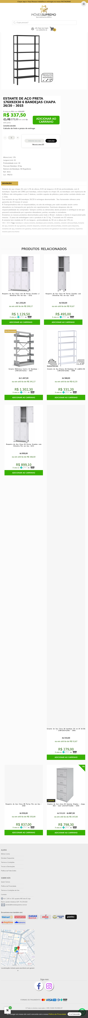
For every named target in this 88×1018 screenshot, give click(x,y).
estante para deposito (70, 225)
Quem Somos (5, 882)
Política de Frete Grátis (8, 871)
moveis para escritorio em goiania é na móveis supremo (53, 228)
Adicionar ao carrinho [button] (20, 322)
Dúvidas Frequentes (7, 858)
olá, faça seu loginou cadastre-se (41, 29)
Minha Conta (5, 854)
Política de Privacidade (58, 1014)
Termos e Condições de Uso (10, 890)
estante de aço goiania (17, 225)
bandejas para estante (44, 223)
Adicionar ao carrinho (46, 120)
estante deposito (33, 225)
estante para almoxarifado (50, 225)
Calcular (51, 140)
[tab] (9, 183)
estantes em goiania (23, 228)
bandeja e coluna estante (25, 223)
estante (57, 223)
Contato (4, 894)
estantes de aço (8, 228)
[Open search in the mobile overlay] (44, 22)
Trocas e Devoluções (8, 866)
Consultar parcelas (9, 125)
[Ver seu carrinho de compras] (52, 29)
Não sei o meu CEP (38, 144)
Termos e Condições (7, 862)
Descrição (7, 183)
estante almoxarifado (69, 223)
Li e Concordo (74, 1014)
